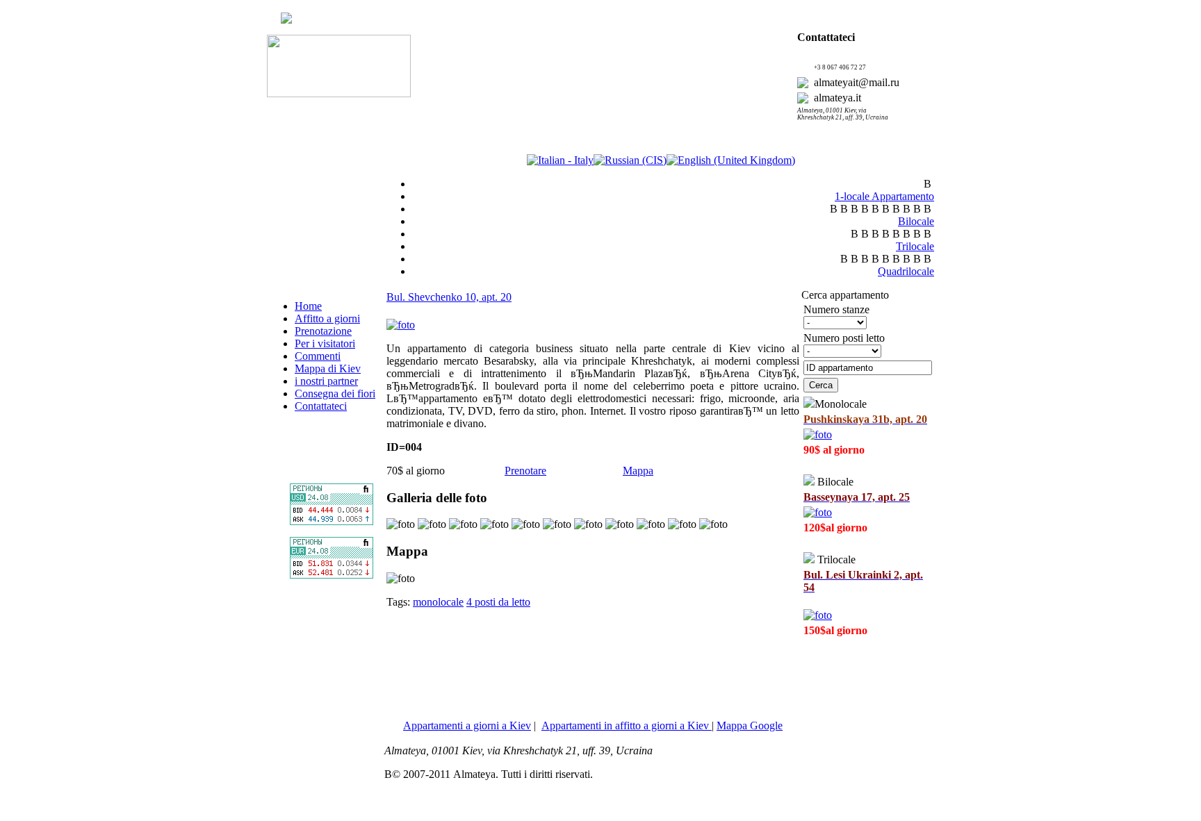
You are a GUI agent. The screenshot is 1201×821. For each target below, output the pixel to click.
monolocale (438, 602)
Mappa (638, 470)
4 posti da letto (498, 602)
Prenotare (525, 470)
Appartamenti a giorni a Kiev (467, 725)
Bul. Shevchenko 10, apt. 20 (449, 297)
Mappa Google (750, 725)
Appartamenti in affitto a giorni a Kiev (626, 725)
